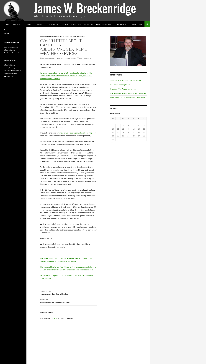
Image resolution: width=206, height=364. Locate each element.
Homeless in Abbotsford (11, 53)
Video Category (53, 24)
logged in (54, 318)
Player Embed (121, 24)
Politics (66, 36)
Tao (5, 29)
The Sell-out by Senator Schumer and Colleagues (128, 93)
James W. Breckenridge (67, 58)
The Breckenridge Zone (11, 47)
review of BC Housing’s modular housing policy (77, 133)
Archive (6, 34)
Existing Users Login (10, 68)
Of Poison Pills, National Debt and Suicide (125, 80)
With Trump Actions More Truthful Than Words (127, 98)
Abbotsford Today (9, 50)
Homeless (16, 24)
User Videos (88, 24)
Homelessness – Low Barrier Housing (54, 292)
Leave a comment (85, 58)
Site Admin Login (9, 76)
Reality (82, 36)
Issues (59, 36)
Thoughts (39, 24)
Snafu (141, 24)
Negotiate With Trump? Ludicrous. (123, 89)
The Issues (27, 24)
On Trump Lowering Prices (120, 85)
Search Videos (76, 24)
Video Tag (65, 24)
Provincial (74, 36)
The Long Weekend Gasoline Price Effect (55, 301)
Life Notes (132, 24)
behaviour (44, 36)
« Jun (112, 143)
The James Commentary (104, 24)
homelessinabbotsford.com (12, 71)
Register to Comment (10, 73)
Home (8, 24)
